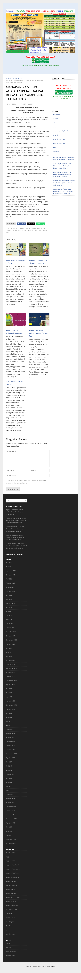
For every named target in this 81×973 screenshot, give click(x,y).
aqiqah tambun (11, 901)
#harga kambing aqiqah (20, 228)
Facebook (22, 224)
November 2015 (11, 811)
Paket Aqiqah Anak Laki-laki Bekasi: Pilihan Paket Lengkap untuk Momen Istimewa (62, 174)
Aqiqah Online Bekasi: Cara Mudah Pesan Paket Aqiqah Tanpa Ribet (15, 512)
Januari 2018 (10, 737)
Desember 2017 (11, 741)
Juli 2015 (9, 827)
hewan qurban (10, 918)
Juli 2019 (9, 689)
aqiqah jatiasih (10, 889)
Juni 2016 (9, 782)
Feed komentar (11, 951)
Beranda (8, 78)
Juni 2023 (9, 611)
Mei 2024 (9, 599)
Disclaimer (55, 119)
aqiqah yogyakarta (12, 905)
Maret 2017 (9, 770)
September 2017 (11, 754)
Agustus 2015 (10, 823)
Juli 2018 (9, 713)
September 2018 (11, 705)
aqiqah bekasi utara (12, 877)
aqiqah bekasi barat (12, 865)
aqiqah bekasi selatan (13, 869)
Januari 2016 (10, 802)
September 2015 (11, 819)
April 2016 (9, 790)
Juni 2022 (9, 652)
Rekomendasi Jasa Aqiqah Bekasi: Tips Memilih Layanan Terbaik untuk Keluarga (63, 183)
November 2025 (11, 571)
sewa (7, 930)
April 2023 (9, 619)
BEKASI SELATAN (11, 909)
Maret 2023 (9, 624)
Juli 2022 (9, 648)
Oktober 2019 (10, 676)
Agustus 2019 (10, 684)
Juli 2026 (9, 563)
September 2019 (11, 680)
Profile (54, 147)
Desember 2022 (11, 632)
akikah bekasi (10, 852)
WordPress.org (10, 955)
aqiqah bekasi (17, 78)
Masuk (8, 943)
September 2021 (11, 668)
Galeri (54, 123)
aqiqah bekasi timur (12, 873)
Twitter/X (31, 224)
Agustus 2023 (10, 603)
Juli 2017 (9, 762)
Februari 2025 (10, 583)
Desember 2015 (11, 806)
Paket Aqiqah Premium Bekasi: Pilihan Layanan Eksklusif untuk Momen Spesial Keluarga (62, 166)
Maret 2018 (9, 729)
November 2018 (11, 701)
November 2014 (11, 843)
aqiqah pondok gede (12, 897)
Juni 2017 (9, 766)
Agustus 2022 (10, 644)
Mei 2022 (9, 656)
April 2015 (9, 835)
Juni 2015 (9, 831)
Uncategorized (11, 934)
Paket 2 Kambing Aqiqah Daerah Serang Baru (38, 333)
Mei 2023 (9, 615)
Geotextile (9, 913)
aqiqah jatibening (11, 893)
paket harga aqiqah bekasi (61, 131)
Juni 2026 (9, 567)
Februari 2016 (10, 798)
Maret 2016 (9, 794)
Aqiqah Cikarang (11, 885)
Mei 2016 (9, 786)
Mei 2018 (9, 721)
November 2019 (11, 672)
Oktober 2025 (10, 575)
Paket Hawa (56, 135)
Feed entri (9, 947)
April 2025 (9, 579)
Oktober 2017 (10, 750)
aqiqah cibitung (11, 881)
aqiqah (8, 857)
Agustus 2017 (10, 758)
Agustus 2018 (10, 709)
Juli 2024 (9, 595)
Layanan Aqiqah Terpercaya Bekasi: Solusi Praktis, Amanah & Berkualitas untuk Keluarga (62, 191)
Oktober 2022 (10, 636)
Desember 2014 (11, 839)
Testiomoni (55, 151)
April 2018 (9, 725)
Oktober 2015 (10, 815)
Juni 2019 (9, 693)
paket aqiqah (10, 922)
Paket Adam (56, 127)
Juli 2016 (9, 778)
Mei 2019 (9, 697)
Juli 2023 (9, 607)
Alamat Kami (56, 115)
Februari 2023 (10, 628)
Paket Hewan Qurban (59, 139)
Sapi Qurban (10, 926)
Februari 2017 (10, 774)
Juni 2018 (9, 717)
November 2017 (11, 745)
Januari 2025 (10, 587)
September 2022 (11, 640)
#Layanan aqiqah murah (23, 231)
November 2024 (11, 591)
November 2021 (11, 660)
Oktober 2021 (10, 664)
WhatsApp (41, 224)
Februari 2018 (10, 733)
